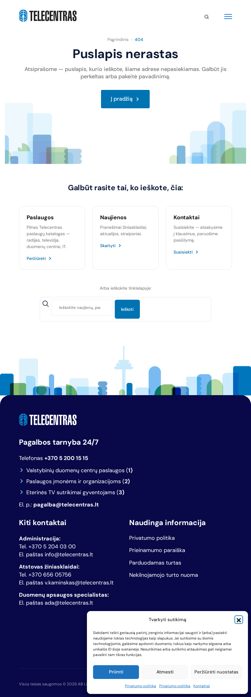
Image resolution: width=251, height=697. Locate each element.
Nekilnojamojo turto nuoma (163, 575)
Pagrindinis (118, 39)
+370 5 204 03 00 (52, 546)
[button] (239, 620)
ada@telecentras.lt (69, 602)
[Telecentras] (48, 15)
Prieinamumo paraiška (157, 550)
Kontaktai (201, 686)
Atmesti (165, 672)
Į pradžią (122, 98)
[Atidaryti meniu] (228, 16)
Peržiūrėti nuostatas (216, 672)
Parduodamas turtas (155, 562)
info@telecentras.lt (69, 554)
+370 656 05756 (49, 574)
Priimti (116, 672)
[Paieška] (206, 17)
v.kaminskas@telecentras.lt (79, 582)
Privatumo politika (140, 686)
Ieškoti (127, 309)
